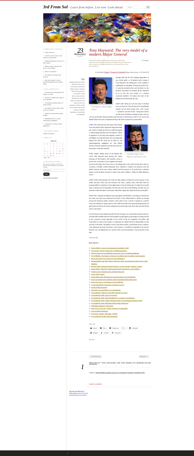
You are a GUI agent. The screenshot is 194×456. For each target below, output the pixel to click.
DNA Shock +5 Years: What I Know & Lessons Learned (53, 109)
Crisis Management (103, 62)
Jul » (49, 157)
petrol (71, 107)
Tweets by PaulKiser (48, 133)
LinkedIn (122, 72)
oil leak (78, 105)
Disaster (77, 89)
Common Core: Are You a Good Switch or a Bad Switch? (52, 56)
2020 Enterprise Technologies (110, 60)
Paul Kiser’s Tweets (51, 131)
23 (53, 153)
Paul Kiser (97, 60)
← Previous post (95, 356)
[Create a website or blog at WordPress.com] (67, 454)
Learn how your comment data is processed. (78, 394)
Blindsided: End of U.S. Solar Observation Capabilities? (52, 119)
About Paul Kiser (49, 52)
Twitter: (107, 72)
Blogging (72, 82)
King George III (80, 96)
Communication (93, 62)
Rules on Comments (50, 71)
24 (56, 153)
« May (45, 157)
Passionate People (119, 64)
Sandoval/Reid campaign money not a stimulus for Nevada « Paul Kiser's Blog (120, 373)
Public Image (77, 107)
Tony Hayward (81, 114)
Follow (46, 174)
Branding (122, 60)
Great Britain (76, 93)
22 (50, 153)
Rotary (97, 66)
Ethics (91, 64)
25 (59, 153)
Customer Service (126, 62)
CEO (83, 84)
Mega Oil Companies (76, 100)
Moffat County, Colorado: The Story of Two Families (52, 67)
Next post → (144, 356)
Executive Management (78, 91)
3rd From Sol (55, 6)
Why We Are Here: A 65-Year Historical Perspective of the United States (52, 82)
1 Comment (145, 60)
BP (79, 82)
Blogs (76, 82)
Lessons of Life (97, 64)
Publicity (82, 110)
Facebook (114, 72)
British (82, 82)
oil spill (82, 105)
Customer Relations (115, 62)
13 (44, 151)
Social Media (80, 112)
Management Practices (108, 64)
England (82, 89)
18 (59, 151)
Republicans (73, 112)
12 (62, 148)
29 (50, 155)
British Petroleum (77, 84)
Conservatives (74, 86)
